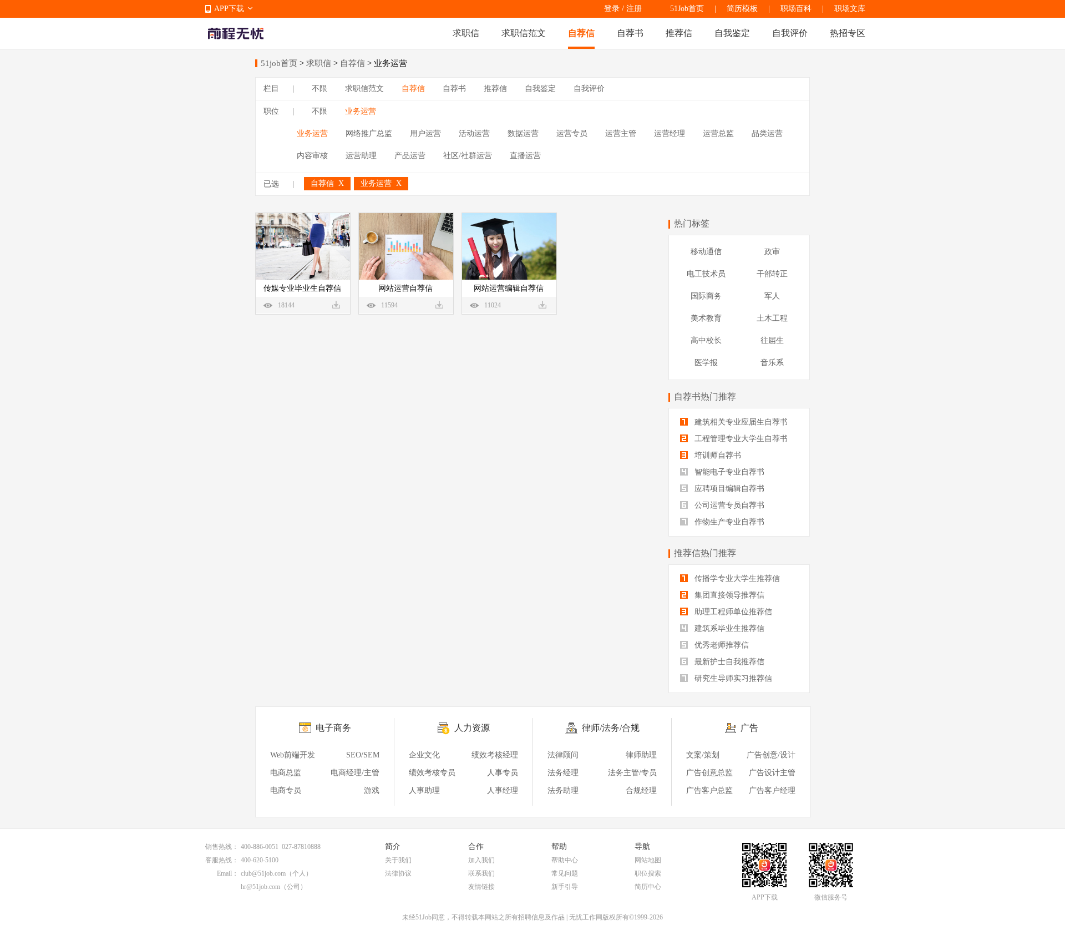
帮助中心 (564, 860)
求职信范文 (523, 33)
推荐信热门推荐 (705, 553)
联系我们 (481, 873)
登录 (612, 8)
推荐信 (679, 33)
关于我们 (398, 860)
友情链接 (481, 887)
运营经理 (669, 133)
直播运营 (525, 155)
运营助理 (361, 155)
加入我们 (481, 860)
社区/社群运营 (467, 155)
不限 (319, 88)
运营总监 (718, 133)
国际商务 (706, 296)
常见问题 (564, 873)
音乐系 (772, 362)
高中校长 (706, 340)
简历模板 (742, 8)
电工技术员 (706, 274)
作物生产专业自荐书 (728, 522)
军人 (772, 296)
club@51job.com (263, 873)
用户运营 (425, 133)
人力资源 (472, 727)
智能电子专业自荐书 (728, 472)
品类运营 (767, 133)
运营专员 (571, 133)
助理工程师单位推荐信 (732, 612)
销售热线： (222, 847)
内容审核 (312, 155)
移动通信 (706, 251)
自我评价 (790, 33)
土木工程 (772, 318)
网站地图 (648, 860)
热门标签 (691, 223)
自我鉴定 (732, 33)
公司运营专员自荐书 (728, 505)
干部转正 (772, 274)
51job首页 (279, 63)
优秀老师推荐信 (720, 645)
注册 (634, 8)
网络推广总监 (369, 133)
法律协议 (398, 873)
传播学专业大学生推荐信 (736, 578)
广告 (749, 727)
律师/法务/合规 (611, 727)
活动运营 (474, 133)
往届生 (772, 340)
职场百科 (796, 8)
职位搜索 (648, 873)
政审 (772, 251)
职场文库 (849, 8)
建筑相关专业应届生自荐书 (740, 422)
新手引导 (564, 887)
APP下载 (229, 8)
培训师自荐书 (716, 455)
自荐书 (630, 33)
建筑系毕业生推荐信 (728, 628)
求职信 (466, 33)
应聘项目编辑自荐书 (728, 488)
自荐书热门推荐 (705, 396)
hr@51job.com (260, 887)
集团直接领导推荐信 (728, 595)
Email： (228, 873)
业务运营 (360, 111)
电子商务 (333, 727)
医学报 (706, 362)
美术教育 (706, 318)
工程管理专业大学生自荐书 (740, 438)
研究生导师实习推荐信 (732, 678)
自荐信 (581, 33)
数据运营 (523, 133)
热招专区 (847, 33)
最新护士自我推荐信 (728, 662)
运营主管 (620, 133)
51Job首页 (687, 8)
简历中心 (648, 887)
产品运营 (409, 155)
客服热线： (222, 860)
